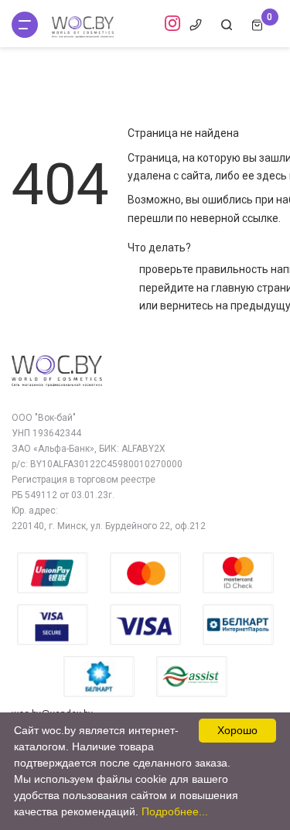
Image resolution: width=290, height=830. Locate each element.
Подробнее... (175, 811)
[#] (25, 25)
